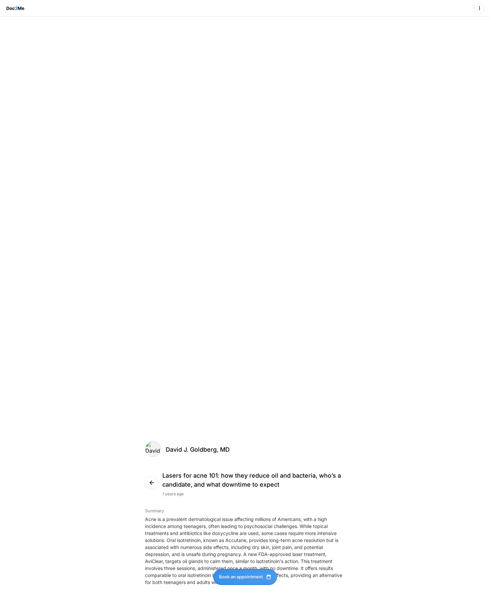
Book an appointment (245, 577)
